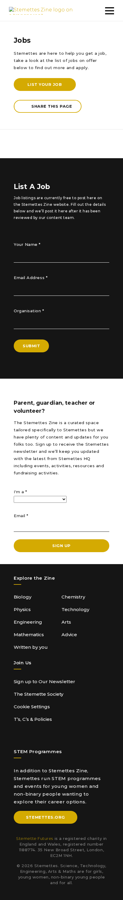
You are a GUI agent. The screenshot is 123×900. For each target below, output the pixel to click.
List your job (44, 84)
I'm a (20, 491)
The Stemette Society (38, 694)
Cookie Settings (32, 706)
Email (21, 515)
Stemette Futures (34, 838)
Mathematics (29, 634)
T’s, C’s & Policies (33, 719)
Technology (75, 609)
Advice (69, 634)
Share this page (51, 106)
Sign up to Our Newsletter (44, 681)
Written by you (31, 647)
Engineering (28, 622)
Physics (22, 609)
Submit (31, 345)
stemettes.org (45, 817)
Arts (66, 622)
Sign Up (61, 545)
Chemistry (73, 597)
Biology (22, 597)
